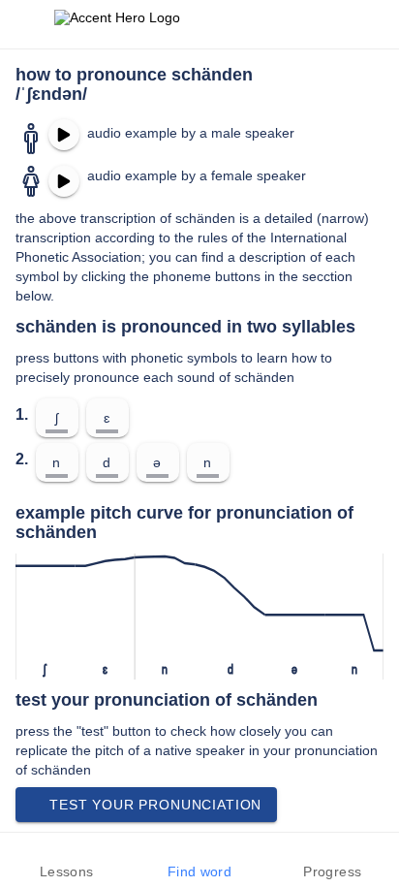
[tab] (66, 860)
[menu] (27, 24)
